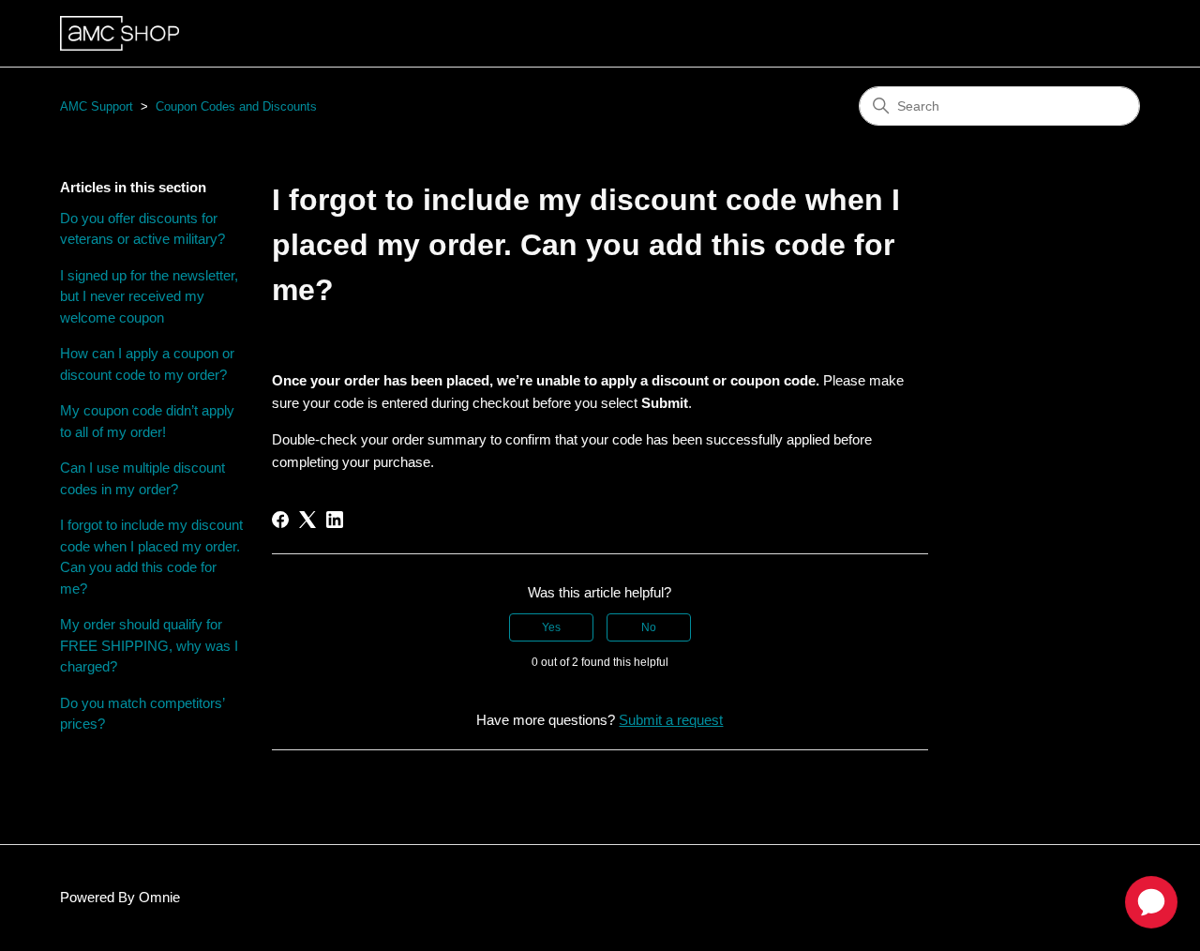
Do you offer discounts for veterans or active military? (142, 229)
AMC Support (96, 106)
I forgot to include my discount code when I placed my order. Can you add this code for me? (151, 556)
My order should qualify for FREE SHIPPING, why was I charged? (149, 645)
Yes (551, 627)
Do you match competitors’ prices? (142, 713)
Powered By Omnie (120, 897)
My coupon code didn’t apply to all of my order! (147, 421)
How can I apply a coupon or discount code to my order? (147, 364)
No (648, 627)
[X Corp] (307, 519)
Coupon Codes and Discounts (236, 106)
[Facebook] (280, 519)
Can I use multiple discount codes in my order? (142, 478)
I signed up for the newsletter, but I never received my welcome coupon (149, 296)
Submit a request (671, 720)
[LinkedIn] (334, 519)
